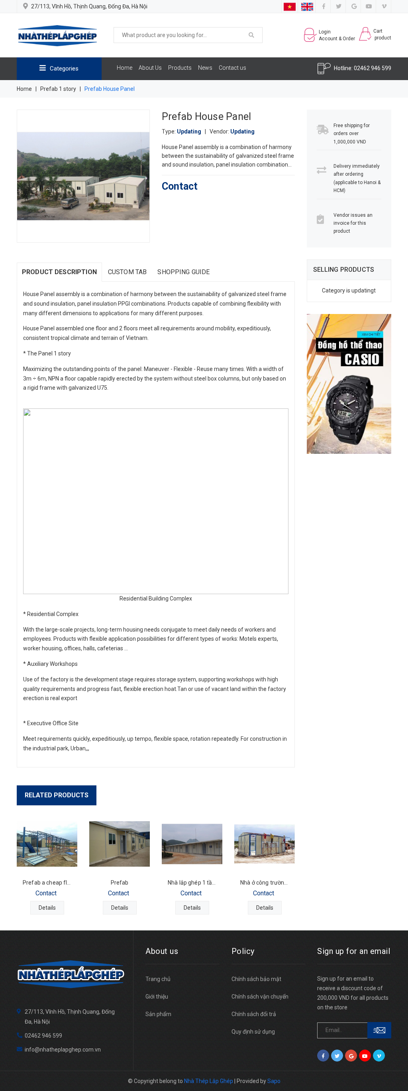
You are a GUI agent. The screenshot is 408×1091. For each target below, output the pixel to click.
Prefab (120, 882)
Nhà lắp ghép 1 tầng (193, 882)
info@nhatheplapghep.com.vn (63, 1049)
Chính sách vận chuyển (259, 996)
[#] (349, 384)
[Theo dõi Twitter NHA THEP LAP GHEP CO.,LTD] (338, 6)
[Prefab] (119, 844)
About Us (150, 68)
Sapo (273, 1081)
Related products (56, 795)
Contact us (232, 68)
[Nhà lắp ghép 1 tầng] (192, 844)
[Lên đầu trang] (392, 1067)
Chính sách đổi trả (253, 1014)
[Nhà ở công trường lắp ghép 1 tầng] (264, 844)
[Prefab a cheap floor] (47, 844)
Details (47, 908)
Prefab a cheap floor (49, 882)
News (205, 68)
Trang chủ (158, 979)
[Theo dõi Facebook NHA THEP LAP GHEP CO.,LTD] (323, 6)
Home (124, 68)
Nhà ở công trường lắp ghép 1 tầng (284, 882)
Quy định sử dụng (253, 1031)
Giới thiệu (156, 996)
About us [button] (161, 951)
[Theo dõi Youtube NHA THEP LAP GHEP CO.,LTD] (369, 6)
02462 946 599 (372, 68)
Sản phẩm (158, 1014)
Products (180, 68)
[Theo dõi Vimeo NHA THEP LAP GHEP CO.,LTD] (384, 6)
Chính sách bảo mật (256, 979)
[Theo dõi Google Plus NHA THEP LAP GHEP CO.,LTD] (354, 6)
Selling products (344, 269)
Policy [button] (243, 951)
